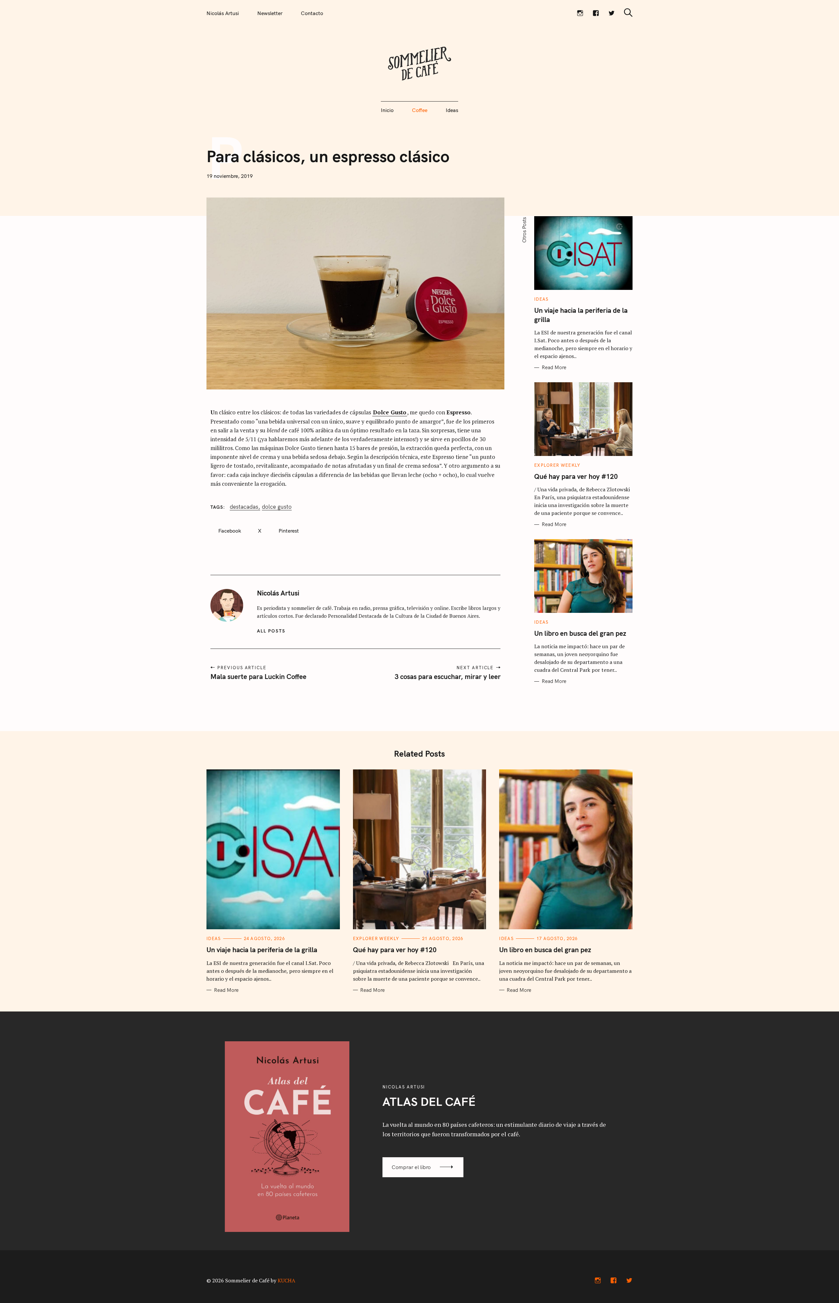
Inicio (387, 110)
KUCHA (286, 1280)
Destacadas (244, 506)
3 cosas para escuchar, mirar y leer (447, 676)
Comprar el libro (411, 1167)
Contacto (312, 13)
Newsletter (270, 13)
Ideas (452, 110)
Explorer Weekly (557, 465)
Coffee (419, 110)
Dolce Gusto (277, 506)
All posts (271, 631)
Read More (554, 367)
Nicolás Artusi (222, 13)
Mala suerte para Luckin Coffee (258, 676)
